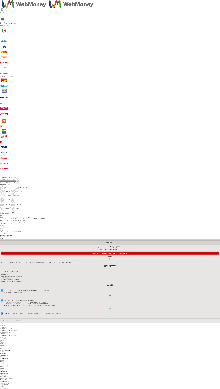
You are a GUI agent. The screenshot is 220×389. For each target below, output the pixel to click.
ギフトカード (3, 353)
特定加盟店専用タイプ (5, 355)
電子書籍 (2, 345)
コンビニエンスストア (5, 332)
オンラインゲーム (4, 337)
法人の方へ (2, 225)
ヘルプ (1, 228)
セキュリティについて (5, 383)
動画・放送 (2, 340)
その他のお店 (3, 333)
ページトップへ (3, 327)
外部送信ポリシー (4, 376)
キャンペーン (3, 215)
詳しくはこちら (12, 321)
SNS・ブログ (3, 338)
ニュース (2, 363)
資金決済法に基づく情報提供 (6, 378)
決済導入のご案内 (4, 373)
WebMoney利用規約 (4, 379)
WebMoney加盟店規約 (5, 381)
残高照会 (2, 360)
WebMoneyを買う (4, 23)
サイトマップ (3, 386)
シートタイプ (3, 352)
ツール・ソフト (3, 348)
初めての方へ (3, 223)
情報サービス (3, 343)
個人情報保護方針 (4, 375)
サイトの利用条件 (4, 384)
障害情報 (2, 366)
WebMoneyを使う (4, 177)
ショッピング (3, 347)
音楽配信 (2, 342)
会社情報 (2, 370)
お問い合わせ (3, 227)
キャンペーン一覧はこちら (6, 220)
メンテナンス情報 (4, 365)
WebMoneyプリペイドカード (7, 222)
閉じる (1, 230)
